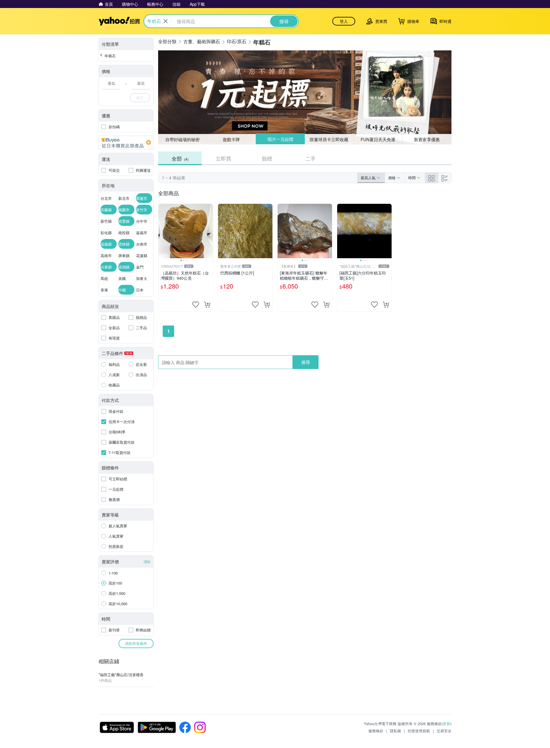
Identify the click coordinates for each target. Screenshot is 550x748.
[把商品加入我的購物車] (207, 304)
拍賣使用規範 (419, 730)
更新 (446, 723)
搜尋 (305, 362)
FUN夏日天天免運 (378, 139)
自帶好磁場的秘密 (182, 139)
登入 (344, 21)
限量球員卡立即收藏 (329, 139)
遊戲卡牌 (231, 139)
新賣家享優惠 (427, 139)
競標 (267, 158)
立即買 (223, 158)
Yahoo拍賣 (119, 21)
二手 (310, 158)
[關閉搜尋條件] (165, 21)
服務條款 (375, 730)
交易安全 (444, 730)
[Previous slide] (162, 231)
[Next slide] (209, 231)
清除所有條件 (136, 643)
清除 (147, 561)
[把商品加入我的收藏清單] (195, 304)
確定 (140, 97)
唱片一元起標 (280, 139)
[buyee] (126, 142)
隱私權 (395, 730)
